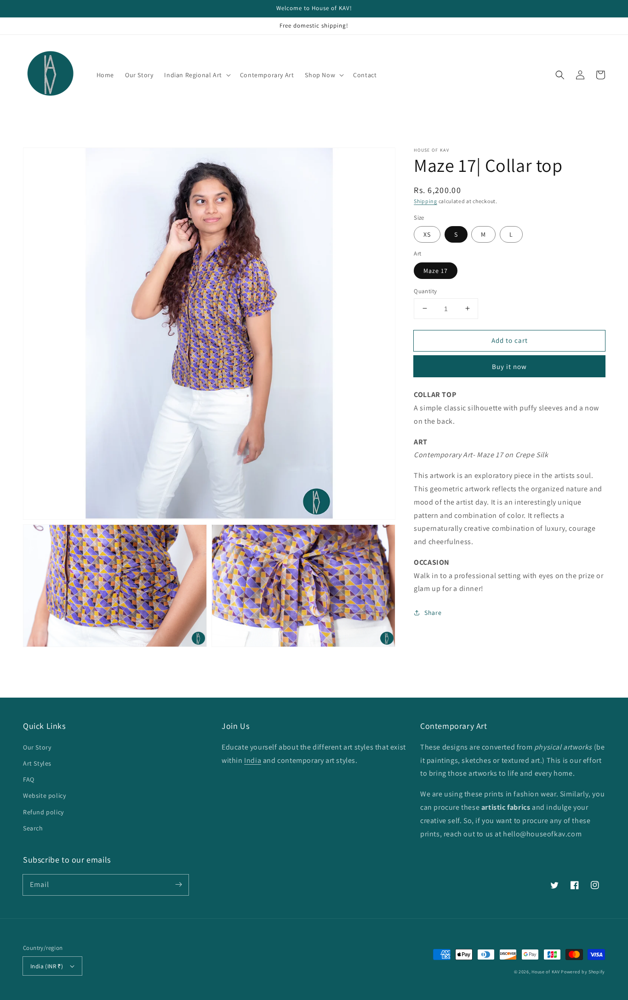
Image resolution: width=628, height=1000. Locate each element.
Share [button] (432, 612)
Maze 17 (435, 270)
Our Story (37, 747)
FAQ (28, 779)
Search (33, 828)
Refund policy (43, 812)
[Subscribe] (178, 885)
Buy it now (509, 366)
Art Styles (37, 763)
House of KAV (546, 972)
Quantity (425, 291)
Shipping (425, 201)
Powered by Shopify (583, 972)
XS (427, 234)
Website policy (44, 795)
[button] (560, 75)
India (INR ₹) (46, 966)
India (252, 760)
